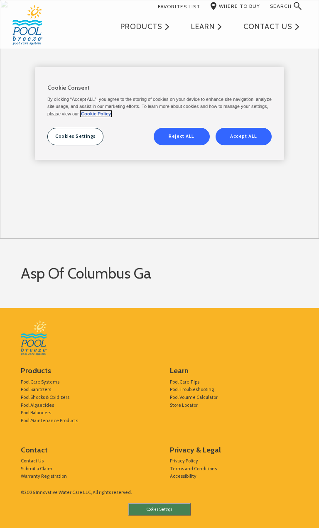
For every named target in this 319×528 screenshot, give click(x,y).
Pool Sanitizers (36, 389)
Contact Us (32, 461)
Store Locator (184, 405)
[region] (159, 113)
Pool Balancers (36, 413)
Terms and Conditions (193, 469)
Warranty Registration (44, 476)
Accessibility (183, 476)
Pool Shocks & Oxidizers (45, 397)
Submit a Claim (36, 469)
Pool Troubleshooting (192, 389)
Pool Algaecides (37, 405)
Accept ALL (243, 136)
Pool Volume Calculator (194, 397)
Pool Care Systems (40, 382)
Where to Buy (239, 6)
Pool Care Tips (184, 382)
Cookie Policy (96, 113)
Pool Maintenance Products (49, 420)
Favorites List (179, 6)
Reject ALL (181, 136)
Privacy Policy (184, 461)
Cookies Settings (159, 509)
